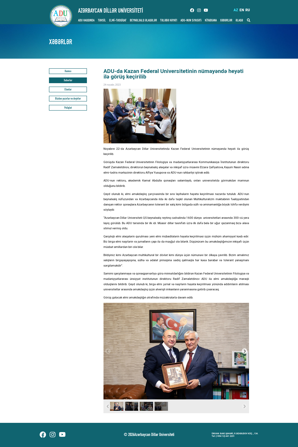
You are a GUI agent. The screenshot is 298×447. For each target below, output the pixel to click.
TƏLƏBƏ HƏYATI (168, 20)
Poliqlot (68, 108)
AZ (236, 10)
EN (242, 10)
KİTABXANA (211, 20)
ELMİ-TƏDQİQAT (117, 20)
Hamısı (68, 71)
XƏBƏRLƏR (226, 20)
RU (247, 10)
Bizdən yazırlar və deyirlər (68, 98)
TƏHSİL (102, 20)
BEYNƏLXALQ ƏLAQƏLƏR (143, 20)
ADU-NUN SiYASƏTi (191, 20)
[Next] (244, 351)
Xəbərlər (68, 80)
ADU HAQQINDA (86, 20)
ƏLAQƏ (239, 20)
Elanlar (68, 89)
